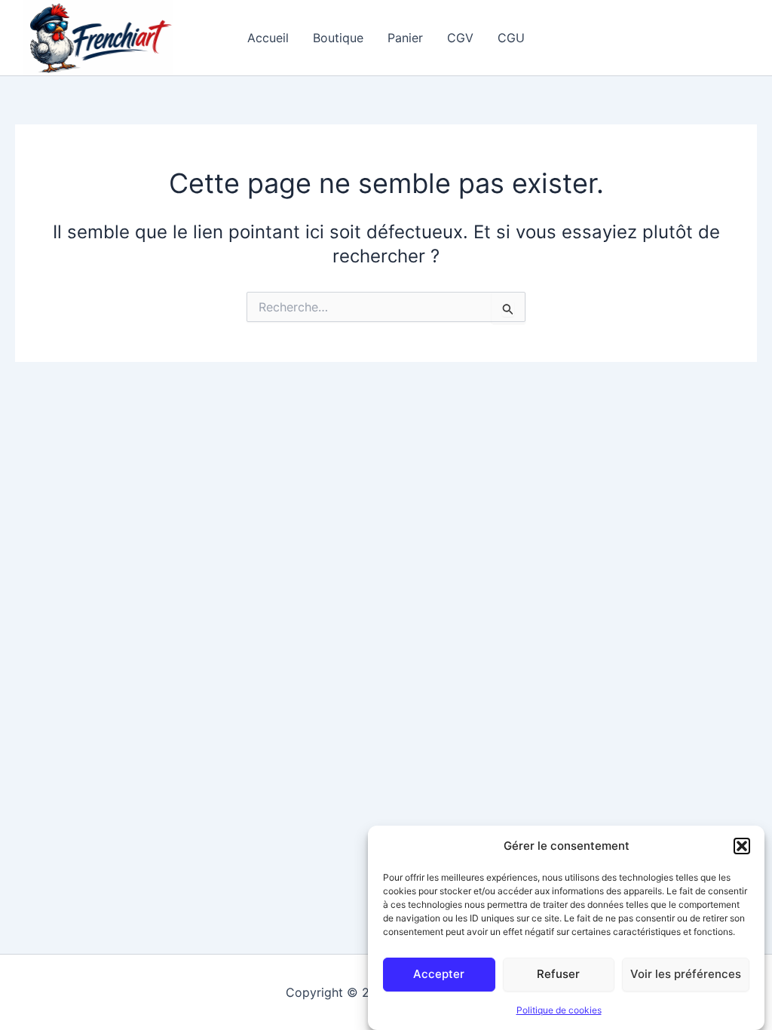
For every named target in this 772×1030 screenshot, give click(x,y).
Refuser (558, 974)
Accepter (438, 974)
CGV (460, 37)
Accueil (268, 37)
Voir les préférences (685, 974)
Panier (405, 37)
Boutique (338, 37)
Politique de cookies (559, 1010)
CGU (511, 37)
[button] (741, 846)
